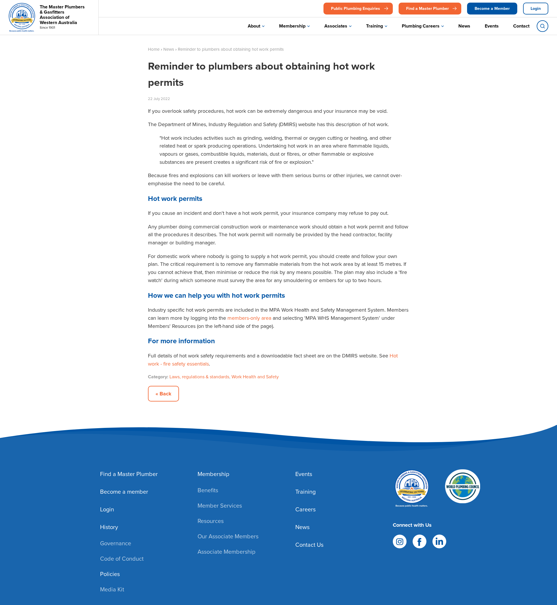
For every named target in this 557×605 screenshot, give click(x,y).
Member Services (220, 505)
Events (492, 26)
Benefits (208, 490)
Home (154, 49)
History (109, 527)
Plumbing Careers (421, 26)
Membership (292, 26)
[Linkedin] (439, 541)
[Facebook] (419, 541)
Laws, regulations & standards (199, 376)
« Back (163, 393)
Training (374, 26)
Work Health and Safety (255, 376)
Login (536, 8)
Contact (521, 26)
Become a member (124, 491)
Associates (335, 26)
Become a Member (492, 8)
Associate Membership (226, 551)
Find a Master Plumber (427, 8)
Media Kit (112, 589)
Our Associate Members (228, 536)
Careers (305, 509)
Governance (115, 543)
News (464, 26)
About (254, 26)
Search (542, 26)
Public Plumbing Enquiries (355, 8)
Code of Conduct (122, 558)
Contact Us (309, 544)
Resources (211, 521)
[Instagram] (400, 541)
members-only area (249, 317)
